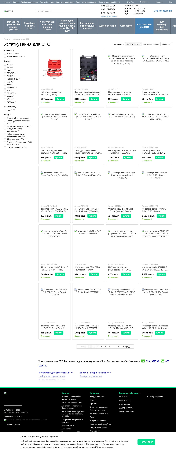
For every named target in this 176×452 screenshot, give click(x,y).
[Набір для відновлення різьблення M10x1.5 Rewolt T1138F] (88, 127)
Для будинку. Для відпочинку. (162, 26)
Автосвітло (126, 26)
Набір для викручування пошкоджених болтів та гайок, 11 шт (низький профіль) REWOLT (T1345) (120, 96)
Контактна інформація (65, 2)
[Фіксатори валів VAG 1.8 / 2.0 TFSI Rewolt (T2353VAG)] (122, 127)
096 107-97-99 (108, 6)
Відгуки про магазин (98, 427)
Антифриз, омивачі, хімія (30, 25)
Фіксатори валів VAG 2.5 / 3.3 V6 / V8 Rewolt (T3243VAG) (54, 210)
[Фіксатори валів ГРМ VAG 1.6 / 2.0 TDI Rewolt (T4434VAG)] (156, 185)
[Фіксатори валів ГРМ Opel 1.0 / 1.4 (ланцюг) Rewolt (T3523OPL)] (122, 185)
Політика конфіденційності (109, 2)
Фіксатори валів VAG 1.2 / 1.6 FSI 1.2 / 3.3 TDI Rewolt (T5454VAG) (54, 269)
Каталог (7, 2)
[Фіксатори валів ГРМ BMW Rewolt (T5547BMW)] (88, 244)
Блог (78, 2)
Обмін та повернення (29, 2)
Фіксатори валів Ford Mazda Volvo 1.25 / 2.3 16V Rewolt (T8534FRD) (155, 328)
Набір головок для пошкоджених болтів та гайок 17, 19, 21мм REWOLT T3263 (156, 94)
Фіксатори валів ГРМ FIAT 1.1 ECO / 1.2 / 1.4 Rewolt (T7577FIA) (53, 328)
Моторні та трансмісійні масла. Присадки (13, 26)
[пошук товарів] (88, 11)
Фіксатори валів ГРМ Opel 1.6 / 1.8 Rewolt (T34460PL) (87, 210)
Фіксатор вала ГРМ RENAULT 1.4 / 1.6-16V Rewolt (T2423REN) (152, 152)
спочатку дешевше (151, 44)
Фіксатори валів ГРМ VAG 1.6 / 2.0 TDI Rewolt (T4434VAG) (154, 211)
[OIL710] (13, 398)
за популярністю (134, 44)
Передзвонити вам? (109, 16)
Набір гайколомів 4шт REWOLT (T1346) (51, 93)
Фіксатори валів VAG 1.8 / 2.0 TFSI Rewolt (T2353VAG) (122, 151)
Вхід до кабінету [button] (97, 397)
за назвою (166, 44)
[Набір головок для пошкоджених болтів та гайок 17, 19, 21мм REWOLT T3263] (156, 68)
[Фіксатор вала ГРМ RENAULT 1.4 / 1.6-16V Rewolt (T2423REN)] (156, 127)
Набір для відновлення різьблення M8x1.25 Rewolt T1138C (53, 152)
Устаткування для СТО (144, 25)
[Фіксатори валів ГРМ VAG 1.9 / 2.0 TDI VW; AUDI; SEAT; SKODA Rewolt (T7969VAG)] (122, 302)
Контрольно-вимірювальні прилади (87, 25)
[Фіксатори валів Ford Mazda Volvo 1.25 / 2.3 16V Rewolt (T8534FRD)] (156, 302)
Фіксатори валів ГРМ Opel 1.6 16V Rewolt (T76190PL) (87, 327)
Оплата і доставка (47, 2)
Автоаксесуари (107, 26)
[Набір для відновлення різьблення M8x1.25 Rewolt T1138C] (54, 127)
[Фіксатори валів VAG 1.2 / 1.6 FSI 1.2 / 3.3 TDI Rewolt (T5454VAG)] (54, 244)
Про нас (16, 2)
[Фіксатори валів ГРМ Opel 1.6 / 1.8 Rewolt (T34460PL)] (88, 185)
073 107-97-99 (108, 13)
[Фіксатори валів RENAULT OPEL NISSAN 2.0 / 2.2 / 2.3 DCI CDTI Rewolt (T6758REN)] (156, 244)
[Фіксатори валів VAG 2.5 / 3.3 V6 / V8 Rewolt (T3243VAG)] (54, 185)
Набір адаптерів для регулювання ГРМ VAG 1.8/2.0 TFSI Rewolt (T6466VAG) (119, 271)
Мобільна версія (13, 425)
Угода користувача (89, 2)
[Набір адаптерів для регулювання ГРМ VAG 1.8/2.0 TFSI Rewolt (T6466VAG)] (122, 244)
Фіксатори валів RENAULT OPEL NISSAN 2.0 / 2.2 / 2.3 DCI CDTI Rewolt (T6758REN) (156, 269)
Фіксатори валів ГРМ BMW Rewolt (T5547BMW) (87, 268)
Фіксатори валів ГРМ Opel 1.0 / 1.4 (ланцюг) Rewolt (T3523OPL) (120, 211)
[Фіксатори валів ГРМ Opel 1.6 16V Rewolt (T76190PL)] (88, 302)
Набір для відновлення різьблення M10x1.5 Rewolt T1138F (87, 152)
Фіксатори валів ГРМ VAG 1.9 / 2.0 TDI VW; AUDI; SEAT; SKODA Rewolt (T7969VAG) (122, 328)
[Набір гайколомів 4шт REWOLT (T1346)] (54, 68)
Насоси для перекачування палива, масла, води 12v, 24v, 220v (67, 26)
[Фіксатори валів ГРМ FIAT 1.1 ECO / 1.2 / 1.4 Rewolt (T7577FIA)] (54, 302)
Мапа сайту (95, 431)
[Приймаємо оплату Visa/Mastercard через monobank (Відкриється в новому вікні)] (25, 420)
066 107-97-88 (108, 9)
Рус (132, 2)
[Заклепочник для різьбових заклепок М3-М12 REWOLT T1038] (88, 68)
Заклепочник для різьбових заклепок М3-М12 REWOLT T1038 (88, 94)
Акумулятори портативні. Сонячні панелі (47, 26)
